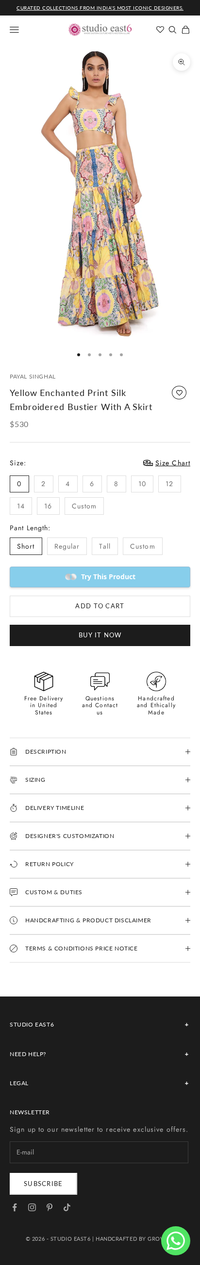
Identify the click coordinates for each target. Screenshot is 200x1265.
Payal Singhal (33, 376)
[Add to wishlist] (179, 392)
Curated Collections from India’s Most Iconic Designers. (100, 8)
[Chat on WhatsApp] (175, 1240)
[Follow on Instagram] (32, 1207)
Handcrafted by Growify (135, 1238)
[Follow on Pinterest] (49, 1207)
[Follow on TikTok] (67, 1207)
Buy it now (100, 635)
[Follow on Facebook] (14, 1207)
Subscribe (43, 1183)
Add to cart (99, 606)
